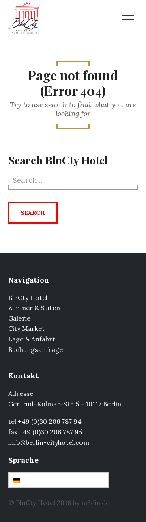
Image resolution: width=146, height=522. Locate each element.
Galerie (19, 318)
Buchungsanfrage (35, 349)
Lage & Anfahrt (31, 339)
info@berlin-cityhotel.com (48, 442)
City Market (26, 328)
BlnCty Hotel (27, 297)
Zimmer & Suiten (34, 308)
